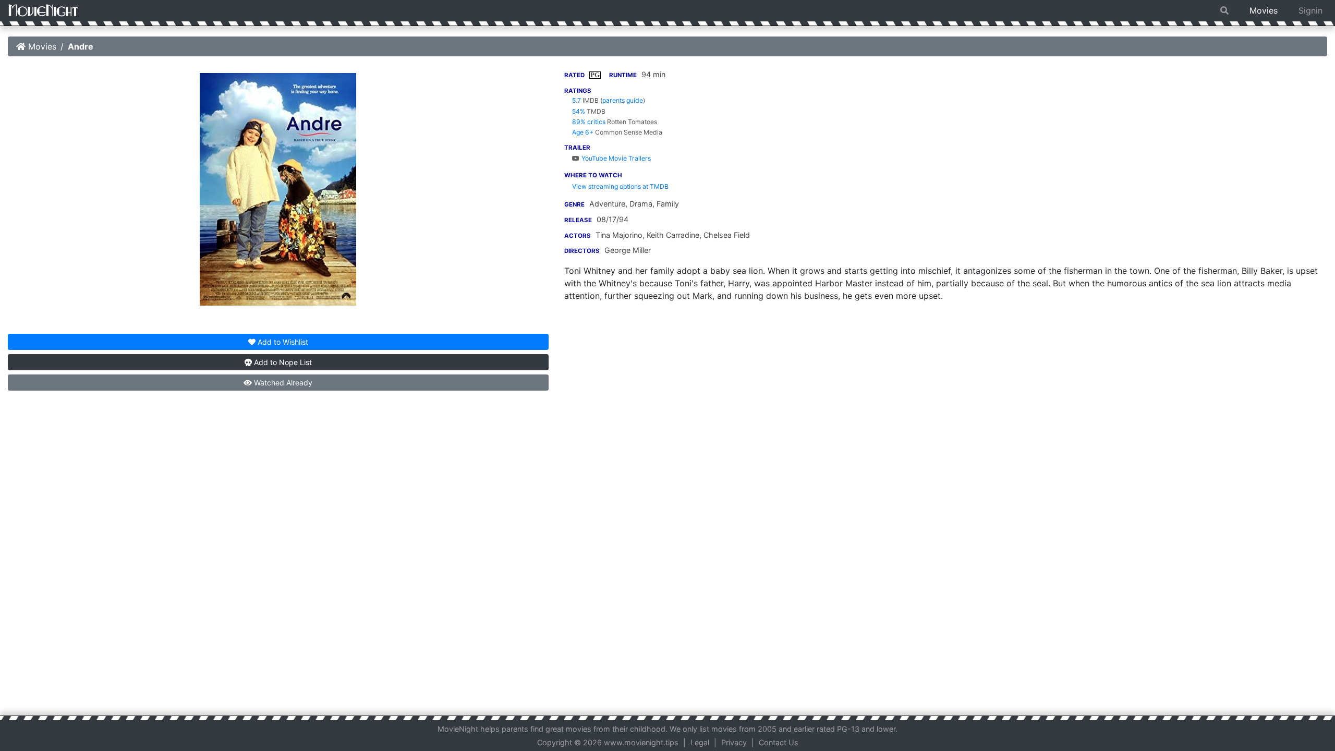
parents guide (622, 100)
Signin (1310, 10)
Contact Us (778, 742)
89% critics (588, 122)
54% (578, 111)
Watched (282, 382)
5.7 (576, 100)
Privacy (734, 742)
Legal (699, 742)
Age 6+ (582, 132)
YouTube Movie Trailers (615, 158)
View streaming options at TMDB (620, 186)
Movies (1263, 10)
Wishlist (283, 341)
